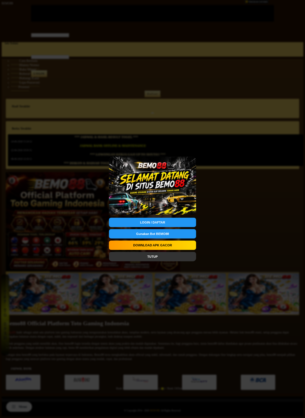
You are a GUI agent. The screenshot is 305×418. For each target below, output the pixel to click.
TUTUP (152, 256)
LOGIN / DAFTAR (152, 222)
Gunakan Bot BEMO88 (152, 234)
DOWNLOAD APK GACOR (152, 245)
